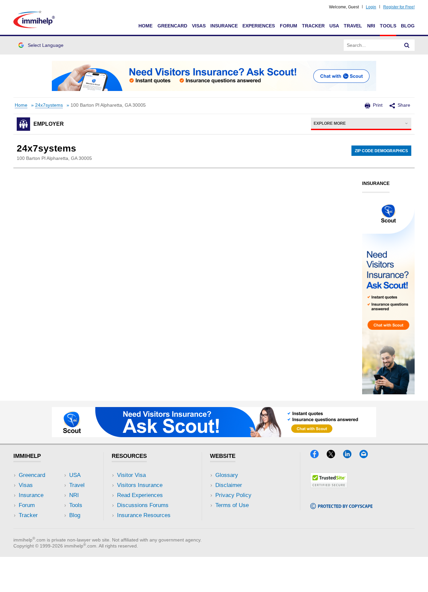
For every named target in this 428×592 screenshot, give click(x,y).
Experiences (258, 25)
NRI (371, 25)
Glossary (226, 475)
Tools (388, 25)
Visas (199, 25)
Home (145, 25)
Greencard (172, 25)
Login (371, 7)
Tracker (313, 25)
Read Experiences (140, 495)
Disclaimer (228, 485)
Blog (408, 25)
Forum (288, 25)
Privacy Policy (233, 495)
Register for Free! (399, 7)
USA (334, 25)
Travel (353, 25)
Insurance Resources (144, 515)
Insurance (224, 25)
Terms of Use (232, 505)
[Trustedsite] (328, 485)
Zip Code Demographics (381, 151)
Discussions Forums (143, 505)
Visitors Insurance (140, 485)
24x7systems (49, 105)
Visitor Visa (131, 475)
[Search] (407, 45)
